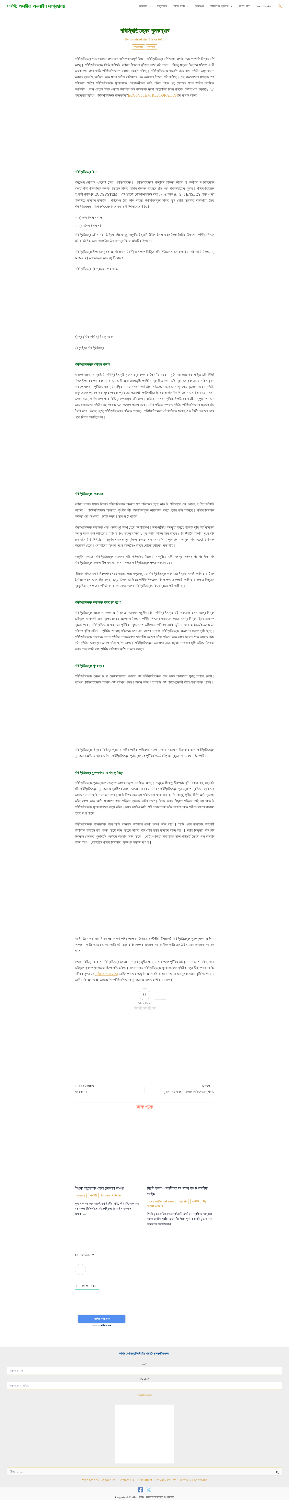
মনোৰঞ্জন (199, 6)
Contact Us (126, 1480)
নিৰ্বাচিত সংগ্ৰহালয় (219, 6)
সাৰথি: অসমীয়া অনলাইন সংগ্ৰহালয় (36, 6)
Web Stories (263, 6)
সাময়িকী (143, 6)
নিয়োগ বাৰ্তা (244, 6)
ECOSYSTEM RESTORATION (153, 95)
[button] (149, 6)
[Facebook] (140, 1490)
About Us (108, 1480)
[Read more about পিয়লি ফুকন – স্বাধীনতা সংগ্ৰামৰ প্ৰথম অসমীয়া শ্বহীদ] (180, 1148)
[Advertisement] (144, 130)
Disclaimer (144, 1480)
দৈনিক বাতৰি (179, 6)
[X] (148, 1490)
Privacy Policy (166, 1480)
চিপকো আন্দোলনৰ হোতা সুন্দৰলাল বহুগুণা (99, 1188)
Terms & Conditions (193, 1480)
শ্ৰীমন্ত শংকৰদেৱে (106, 974)
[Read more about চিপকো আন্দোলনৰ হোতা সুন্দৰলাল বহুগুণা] (108, 1148)
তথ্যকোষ (162, 6)
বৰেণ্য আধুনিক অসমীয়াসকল (161, 1201)
